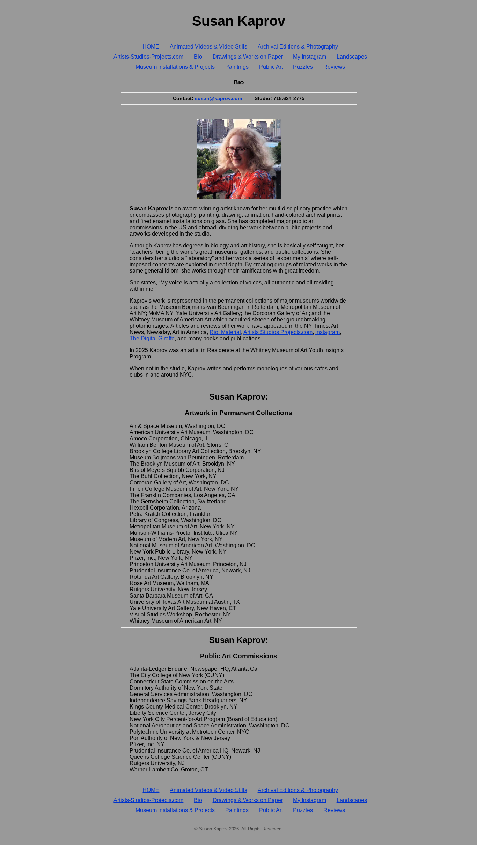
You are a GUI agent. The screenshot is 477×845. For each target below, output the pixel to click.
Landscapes (352, 57)
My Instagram (309, 57)
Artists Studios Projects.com (278, 332)
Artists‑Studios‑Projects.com (148, 57)
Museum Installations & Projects (175, 67)
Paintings (237, 67)
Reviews (334, 67)
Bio (198, 57)
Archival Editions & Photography (298, 47)
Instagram (327, 332)
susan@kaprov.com (218, 98)
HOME (150, 47)
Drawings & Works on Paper (248, 57)
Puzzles (303, 67)
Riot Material (225, 332)
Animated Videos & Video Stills (208, 47)
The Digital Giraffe (152, 338)
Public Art (271, 67)
